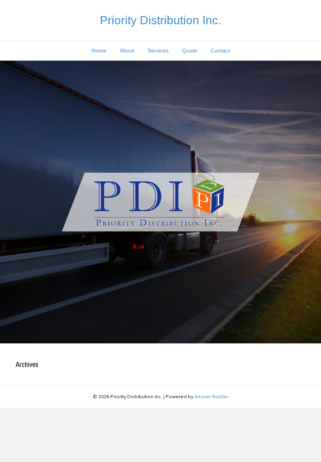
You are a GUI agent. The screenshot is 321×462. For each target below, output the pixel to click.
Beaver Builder (211, 396)
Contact (220, 50)
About (127, 50)
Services (158, 50)
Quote (189, 50)
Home (99, 50)
